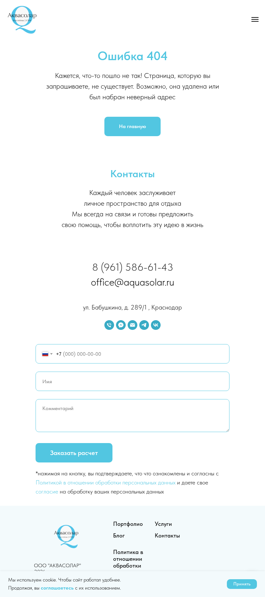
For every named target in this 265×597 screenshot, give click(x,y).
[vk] (156, 325)
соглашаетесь (58, 588)
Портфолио (128, 523)
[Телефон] (109, 325)
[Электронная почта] (132, 325)
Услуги (163, 523)
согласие (47, 491)
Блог (119, 535)
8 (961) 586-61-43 (132, 267)
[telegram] (144, 325)
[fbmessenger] (121, 325)
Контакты (167, 535)
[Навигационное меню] (255, 19)
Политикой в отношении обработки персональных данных (105, 482)
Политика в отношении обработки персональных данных (131, 565)
